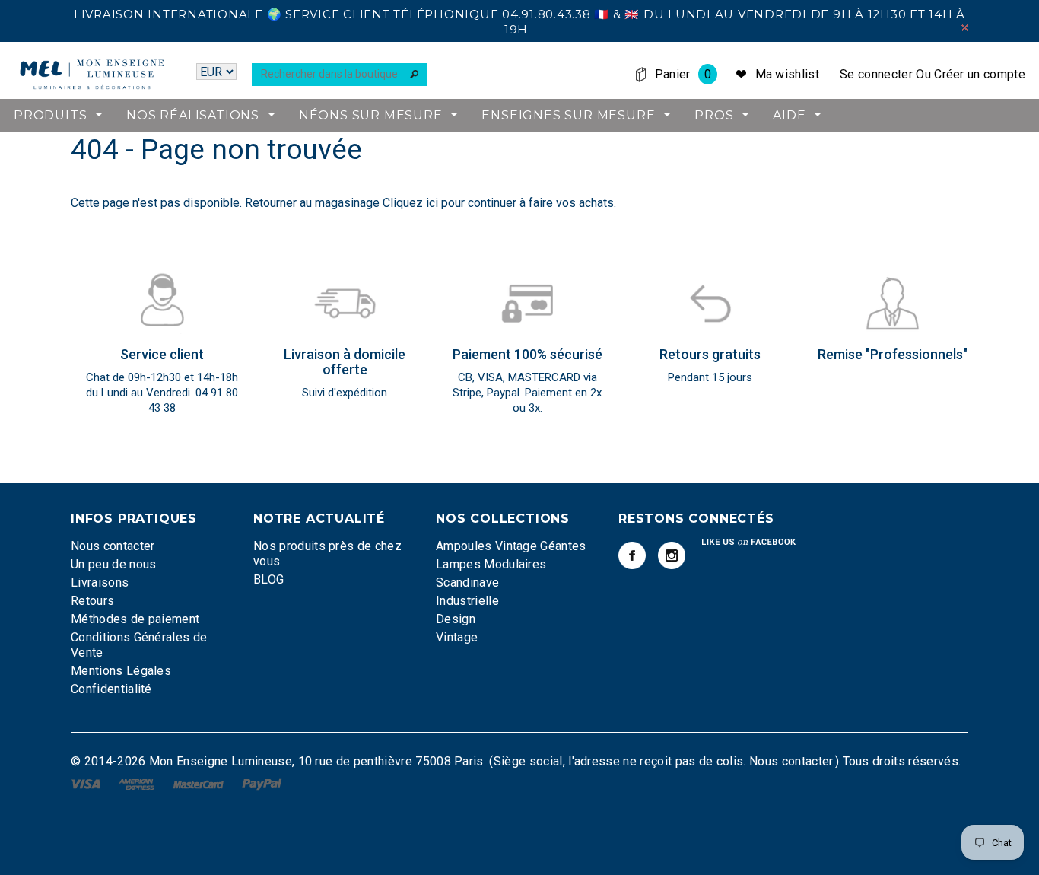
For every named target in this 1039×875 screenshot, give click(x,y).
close (964, 27)
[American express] (138, 783)
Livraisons (100, 582)
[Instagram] (671, 555)
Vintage (457, 637)
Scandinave (467, 582)
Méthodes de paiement (135, 619)
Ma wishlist (787, 74)
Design (455, 619)
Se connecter (876, 74)
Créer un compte (979, 74)
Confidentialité (111, 689)
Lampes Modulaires (491, 564)
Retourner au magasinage (312, 203)
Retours (92, 600)
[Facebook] (632, 555)
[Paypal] (262, 783)
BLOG (268, 579)
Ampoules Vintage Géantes (511, 546)
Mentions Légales (121, 670)
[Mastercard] (200, 783)
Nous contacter (112, 546)
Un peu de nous (113, 564)
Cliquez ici (412, 203)
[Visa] (87, 783)
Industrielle (467, 600)
